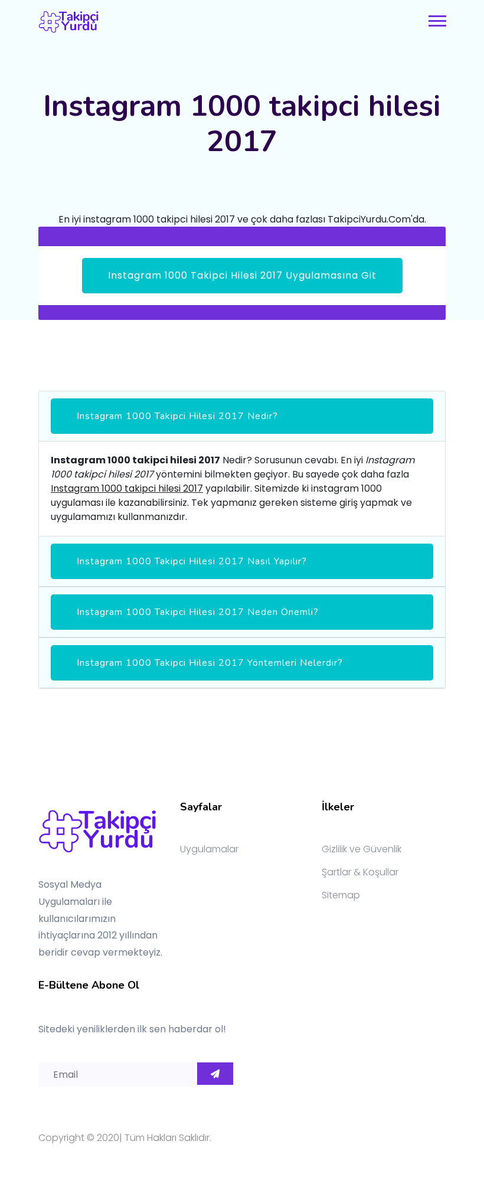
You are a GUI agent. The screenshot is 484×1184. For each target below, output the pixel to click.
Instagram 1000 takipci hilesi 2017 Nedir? (177, 416)
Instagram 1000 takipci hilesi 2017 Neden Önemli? (198, 612)
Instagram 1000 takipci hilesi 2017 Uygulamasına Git (242, 275)
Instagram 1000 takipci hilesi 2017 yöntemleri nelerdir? (210, 662)
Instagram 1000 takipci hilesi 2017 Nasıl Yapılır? (192, 561)
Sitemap (341, 895)
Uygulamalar (209, 849)
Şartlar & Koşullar (360, 872)
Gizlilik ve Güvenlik (361, 849)
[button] (436, 19)
